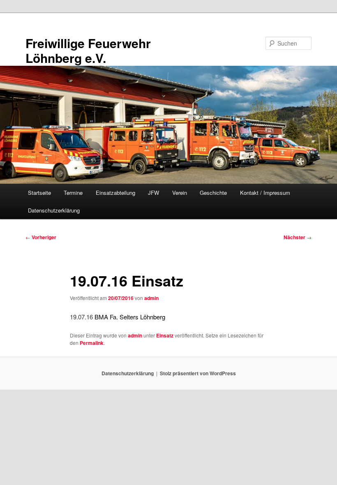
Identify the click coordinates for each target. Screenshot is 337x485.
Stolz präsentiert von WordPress (198, 373)
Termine (73, 192)
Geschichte (213, 192)
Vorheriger (40, 237)
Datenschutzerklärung (54, 210)
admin (151, 298)
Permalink (92, 342)
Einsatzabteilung (115, 192)
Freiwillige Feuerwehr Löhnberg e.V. (88, 50)
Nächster (298, 237)
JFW (153, 192)
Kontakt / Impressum (265, 192)
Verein (179, 192)
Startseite (39, 192)
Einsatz (164, 335)
